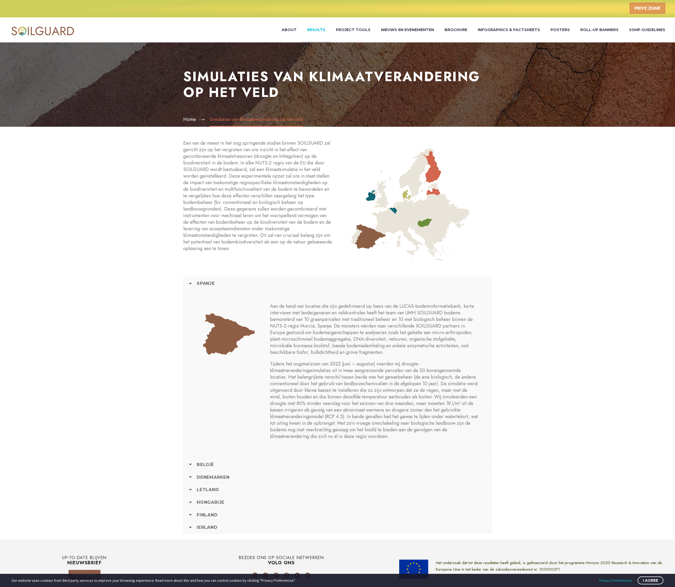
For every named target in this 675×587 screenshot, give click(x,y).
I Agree (650, 580)
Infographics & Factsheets (509, 29)
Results (316, 29)
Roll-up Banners (599, 29)
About (289, 29)
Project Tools (353, 29)
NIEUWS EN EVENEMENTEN (407, 29)
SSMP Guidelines (647, 29)
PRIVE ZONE (647, 8)
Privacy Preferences (615, 580)
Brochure (456, 29)
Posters (560, 29)
